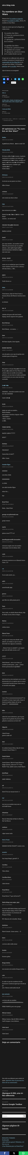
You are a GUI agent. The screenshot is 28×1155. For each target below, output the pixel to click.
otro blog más (8, 5)
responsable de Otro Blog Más (11, 62)
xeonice (4, 852)
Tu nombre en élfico (13, 20)
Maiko (4, 137)
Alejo (3, 287)
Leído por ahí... (22, 118)
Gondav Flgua (6, 464)
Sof (3, 798)
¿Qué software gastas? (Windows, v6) (13, 1142)
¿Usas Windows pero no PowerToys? (13, 1146)
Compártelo (4, 1153)
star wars (10, 120)
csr (3, 568)
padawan (4, 66)
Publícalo (14, 1153)
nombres (6, 120)
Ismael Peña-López (7, 118)
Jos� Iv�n (5, 385)
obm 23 (4, 93)
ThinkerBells (6, 150)
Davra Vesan (6, 839)
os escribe (13, 66)
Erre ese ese (5, 1144)
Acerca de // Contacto (8, 1138)
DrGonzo (5, 175)
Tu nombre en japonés (16, 18)
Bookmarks (5, 1140)
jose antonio (6, 994)
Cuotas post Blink (6, 109)
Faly (3, 204)
